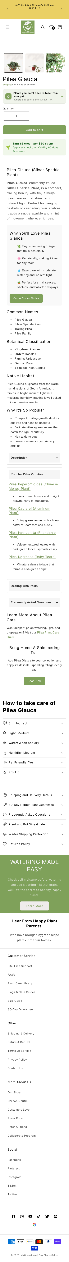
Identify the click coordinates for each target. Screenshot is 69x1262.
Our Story (14, 1092)
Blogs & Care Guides (21, 992)
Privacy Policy (17, 1059)
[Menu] (7, 27)
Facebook (14, 1159)
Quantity (8, 108)
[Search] (43, 27)
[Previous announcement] (7, 9)
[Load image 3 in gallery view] (55, 63)
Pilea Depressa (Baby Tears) (32, 557)
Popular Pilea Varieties (27, 474)
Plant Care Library (20, 983)
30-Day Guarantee (20, 1009)
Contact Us (15, 1068)
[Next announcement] (62, 9)
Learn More (34, 906)
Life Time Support (20, 966)
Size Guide (15, 1000)
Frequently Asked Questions (31, 602)
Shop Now (35, 681)
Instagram (14, 1177)
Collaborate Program (22, 1135)
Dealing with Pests (24, 585)
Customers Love (19, 1109)
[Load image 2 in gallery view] (34, 63)
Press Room (16, 1118)
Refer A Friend (17, 1126)
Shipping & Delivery (21, 1033)
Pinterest (14, 1168)
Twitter (12, 1194)
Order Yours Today (26, 298)
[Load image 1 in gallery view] (13, 63)
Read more (19, 151)
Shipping (7, 84)
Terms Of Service (19, 1050)
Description (19, 457)
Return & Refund (19, 1042)
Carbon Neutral (18, 1101)
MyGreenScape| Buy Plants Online (39, 1255)
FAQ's (11, 974)
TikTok (12, 1185)
